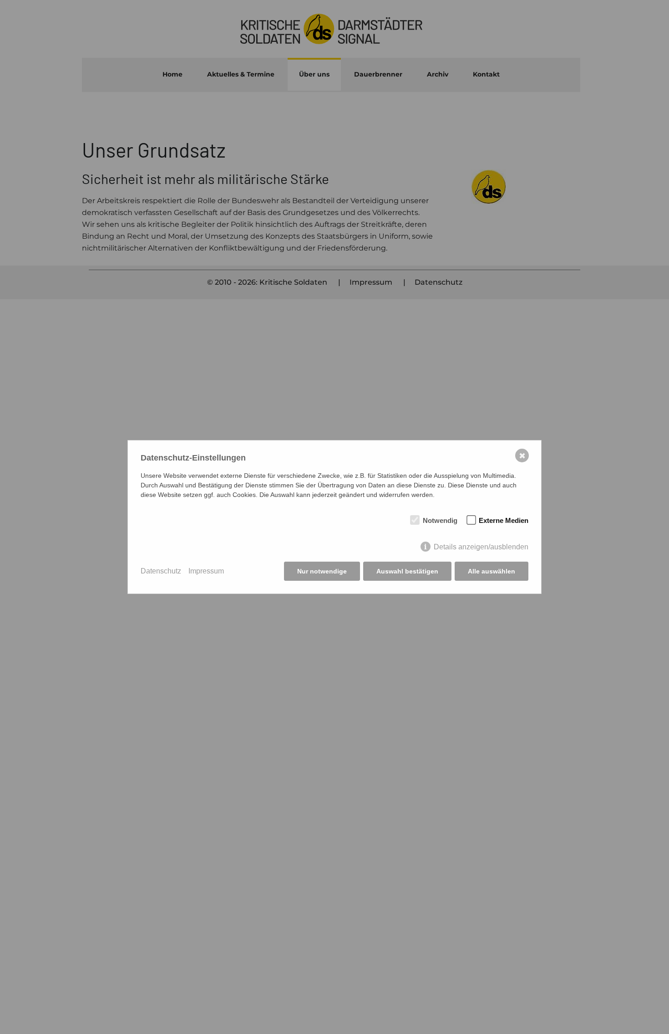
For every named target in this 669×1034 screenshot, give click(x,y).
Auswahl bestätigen (407, 571)
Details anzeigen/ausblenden (481, 547)
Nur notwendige (322, 571)
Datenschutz (161, 571)
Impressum (206, 571)
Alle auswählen (491, 571)
